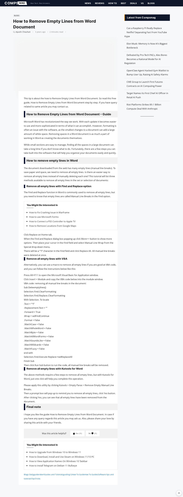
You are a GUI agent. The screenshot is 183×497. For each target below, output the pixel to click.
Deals (133, 3)
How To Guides (91, 474)
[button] (179, 493)
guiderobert (39, 474)
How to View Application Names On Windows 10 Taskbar (58, 461)
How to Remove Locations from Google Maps (52, 225)
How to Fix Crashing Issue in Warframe (49, 212)
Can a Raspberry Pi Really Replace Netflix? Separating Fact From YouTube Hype (145, 32)
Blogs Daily (29, 474)
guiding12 (67, 474)
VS (142, 3)
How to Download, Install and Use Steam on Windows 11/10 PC (61, 456)
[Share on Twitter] (11, 100)
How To (112, 3)
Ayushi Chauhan (23, 32)
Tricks (37, 478)
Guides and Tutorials (53, 474)
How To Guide (78, 474)
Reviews (99, 3)
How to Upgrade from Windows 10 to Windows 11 (55, 452)
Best (123, 3)
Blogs (151, 3)
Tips (33, 478)
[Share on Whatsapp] (11, 106)
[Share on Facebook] (11, 96)
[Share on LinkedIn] (11, 103)
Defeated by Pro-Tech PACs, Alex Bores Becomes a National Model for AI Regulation (145, 59)
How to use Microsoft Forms (44, 216)
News (88, 3)
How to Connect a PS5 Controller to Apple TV (52, 221)
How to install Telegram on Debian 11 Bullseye (53, 465)
